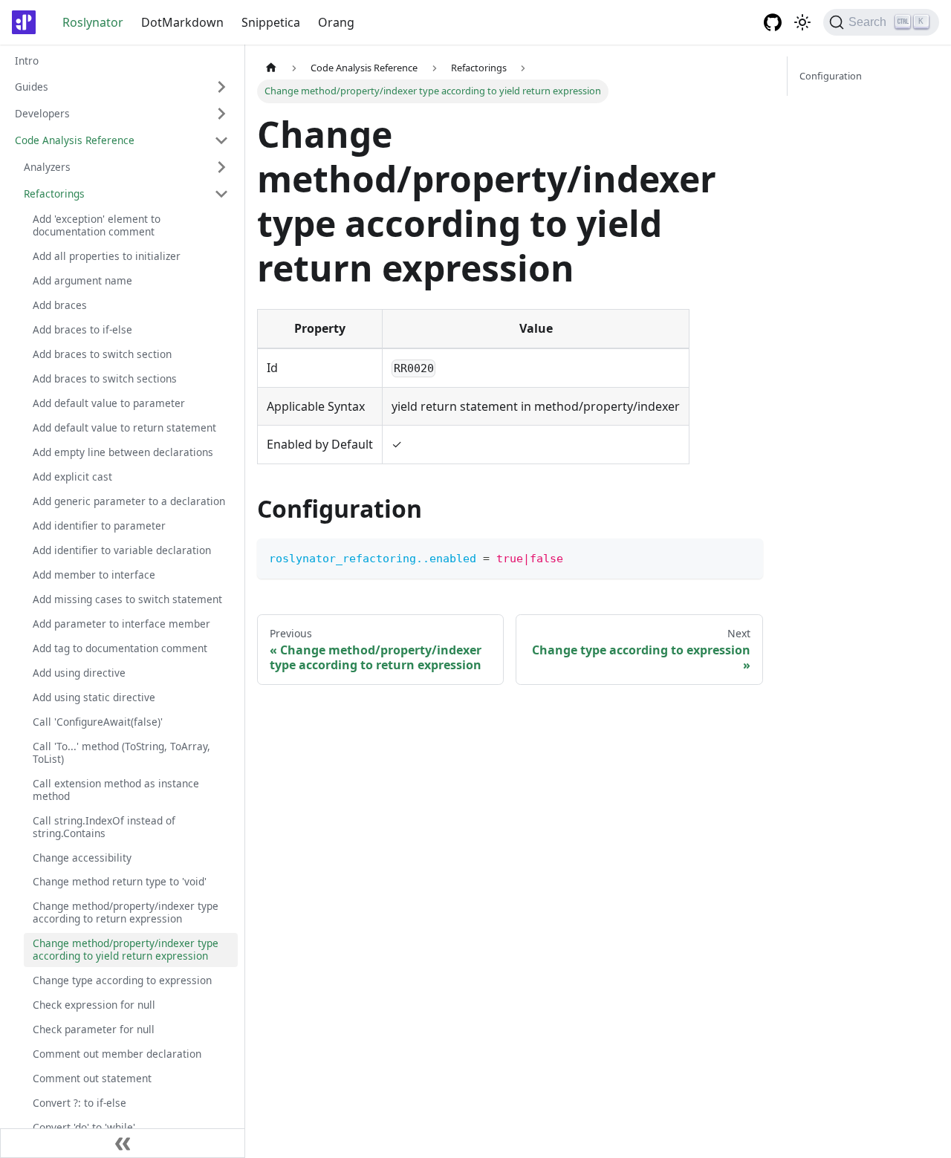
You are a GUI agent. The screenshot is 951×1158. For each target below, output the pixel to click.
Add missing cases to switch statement (127, 598)
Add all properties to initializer (107, 256)
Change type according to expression (122, 980)
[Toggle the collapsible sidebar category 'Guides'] (221, 87)
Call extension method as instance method (116, 788)
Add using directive (79, 672)
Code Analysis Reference (74, 139)
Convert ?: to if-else (79, 1103)
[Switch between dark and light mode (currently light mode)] (802, 22)
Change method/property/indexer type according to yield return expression (125, 949)
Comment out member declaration (117, 1054)
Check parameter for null (94, 1029)
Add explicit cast (72, 476)
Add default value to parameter (109, 403)
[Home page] (271, 67)
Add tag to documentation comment (120, 647)
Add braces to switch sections (105, 378)
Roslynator (92, 22)
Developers (42, 112)
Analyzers (47, 166)
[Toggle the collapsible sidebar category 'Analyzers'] (221, 167)
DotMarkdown (182, 22)
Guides (31, 86)
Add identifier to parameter (99, 525)
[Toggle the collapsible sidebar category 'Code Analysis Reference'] (221, 140)
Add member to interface (94, 574)
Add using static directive (94, 696)
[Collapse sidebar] (122, 1143)
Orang (336, 22)
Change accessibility (82, 857)
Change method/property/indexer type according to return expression (125, 912)
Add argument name (82, 280)
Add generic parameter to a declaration (129, 501)
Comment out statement (92, 1078)
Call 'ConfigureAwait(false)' (98, 721)
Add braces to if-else (82, 329)
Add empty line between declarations (123, 452)
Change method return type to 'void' (120, 881)
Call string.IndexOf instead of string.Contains (104, 826)
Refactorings (54, 193)
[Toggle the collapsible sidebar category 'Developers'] (221, 114)
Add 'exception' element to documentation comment (96, 225)
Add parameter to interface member (121, 623)
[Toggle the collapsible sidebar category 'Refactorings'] (221, 194)
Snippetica (270, 22)
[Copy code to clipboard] (745, 556)
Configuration (830, 75)
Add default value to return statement (124, 427)
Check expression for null (94, 1005)
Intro (27, 60)
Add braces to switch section (102, 354)
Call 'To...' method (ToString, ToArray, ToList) (121, 751)
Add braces (60, 305)
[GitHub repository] (773, 22)
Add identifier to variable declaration (122, 550)
